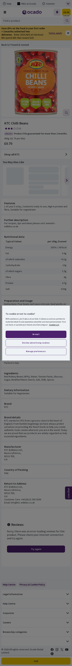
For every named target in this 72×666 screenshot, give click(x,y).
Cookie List (54, 324)
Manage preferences (36, 351)
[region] (36, 333)
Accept (36, 334)
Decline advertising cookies (36, 342)
